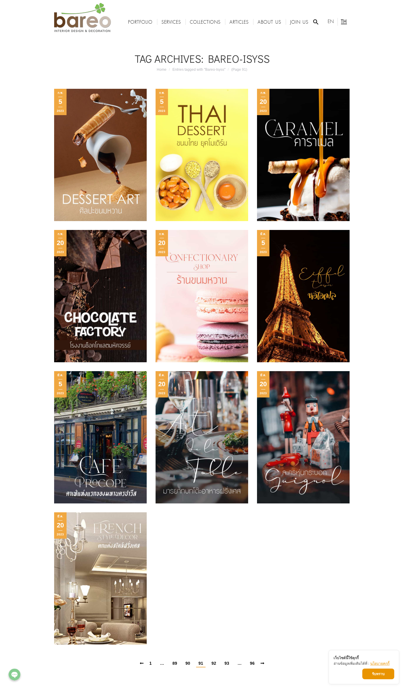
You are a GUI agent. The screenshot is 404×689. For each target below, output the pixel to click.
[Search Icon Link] (316, 22)
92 (213, 663)
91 (200, 663)
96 (252, 663)
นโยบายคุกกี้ (380, 663)
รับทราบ (378, 674)
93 (226, 663)
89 (174, 663)
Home (162, 69)
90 (187, 663)
